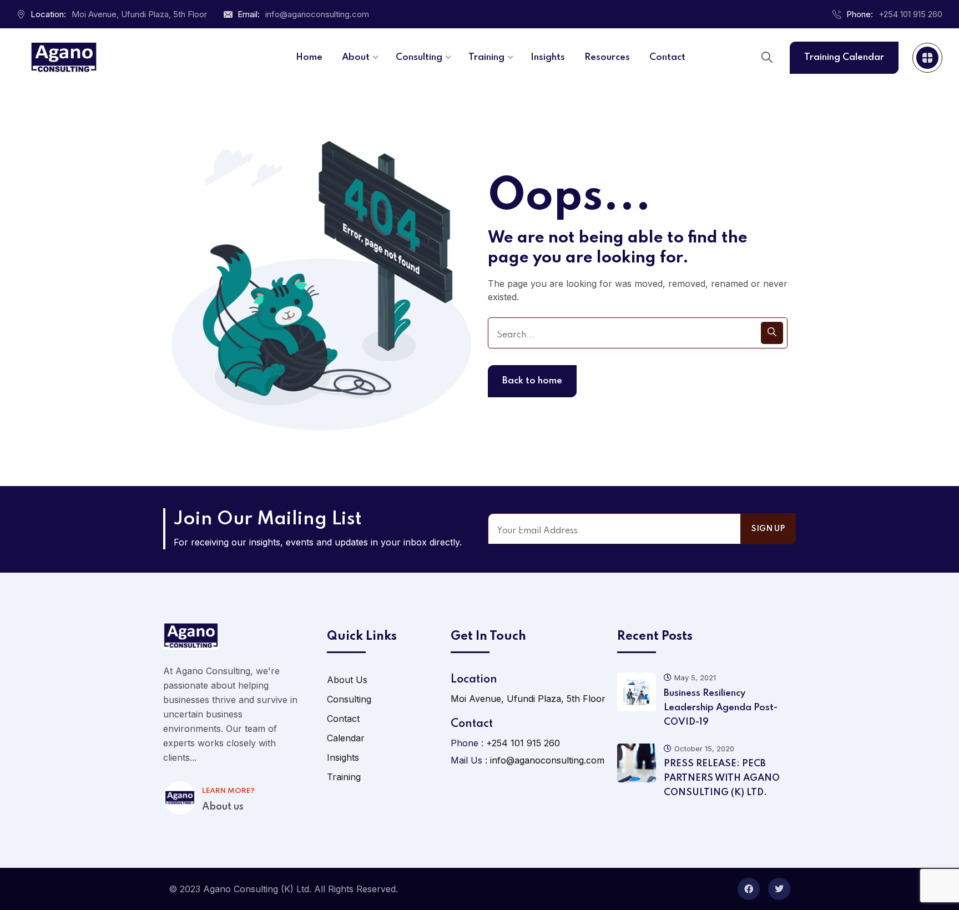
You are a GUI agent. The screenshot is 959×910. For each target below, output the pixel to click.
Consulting (349, 699)
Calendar (346, 738)
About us (223, 807)
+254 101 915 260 (910, 14)
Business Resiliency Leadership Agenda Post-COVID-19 (721, 708)
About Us (347, 679)
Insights (343, 757)
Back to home (532, 381)
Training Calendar (844, 57)
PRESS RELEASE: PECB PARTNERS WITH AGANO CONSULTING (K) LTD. (722, 778)
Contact (343, 718)
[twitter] (779, 889)
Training (344, 776)
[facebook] (749, 889)
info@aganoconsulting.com (317, 14)
